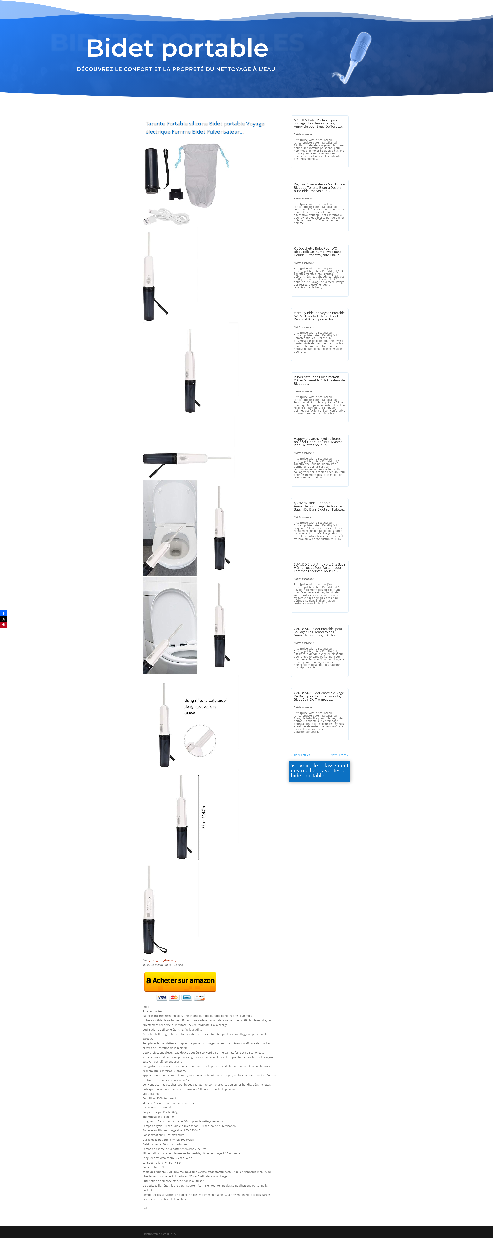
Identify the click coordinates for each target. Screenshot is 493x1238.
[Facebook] (3, 613)
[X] (3, 619)
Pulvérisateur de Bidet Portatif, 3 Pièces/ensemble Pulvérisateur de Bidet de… (319, 380)
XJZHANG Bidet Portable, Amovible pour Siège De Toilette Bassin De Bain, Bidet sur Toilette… (319, 506)
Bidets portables (304, 134)
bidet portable (307, 775)
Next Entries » (340, 755)
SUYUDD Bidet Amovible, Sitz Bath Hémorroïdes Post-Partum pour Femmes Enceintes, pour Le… (319, 567)
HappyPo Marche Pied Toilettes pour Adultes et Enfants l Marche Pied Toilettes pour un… (318, 441)
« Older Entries (300, 755)
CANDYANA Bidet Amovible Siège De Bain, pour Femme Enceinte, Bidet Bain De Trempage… (319, 696)
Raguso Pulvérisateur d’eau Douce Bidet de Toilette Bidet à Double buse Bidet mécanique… (319, 187)
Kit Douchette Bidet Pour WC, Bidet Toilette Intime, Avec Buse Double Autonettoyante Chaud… (318, 251)
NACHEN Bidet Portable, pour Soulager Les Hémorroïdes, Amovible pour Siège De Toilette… (319, 123)
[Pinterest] (3, 625)
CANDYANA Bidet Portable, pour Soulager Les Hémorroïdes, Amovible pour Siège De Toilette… (319, 631)
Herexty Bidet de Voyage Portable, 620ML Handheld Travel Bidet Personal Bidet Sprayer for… (319, 316)
